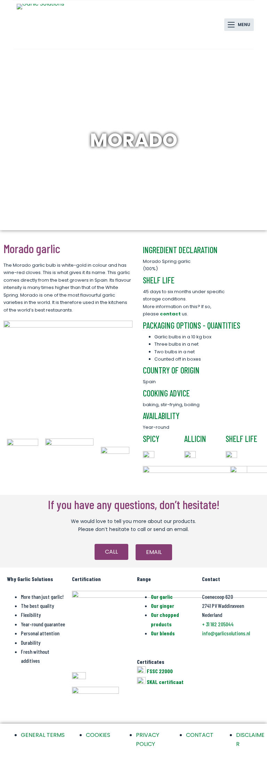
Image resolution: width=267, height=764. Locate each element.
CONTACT (199, 735)
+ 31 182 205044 (218, 624)
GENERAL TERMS (43, 735)
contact (170, 314)
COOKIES (98, 735)
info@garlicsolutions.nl (226, 633)
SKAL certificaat (165, 681)
